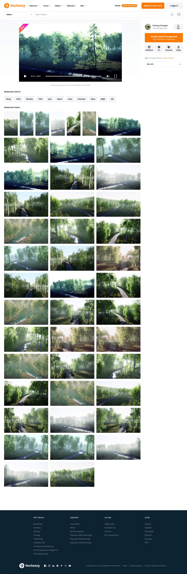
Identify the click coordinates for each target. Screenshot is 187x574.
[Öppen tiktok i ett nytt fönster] (62, 566)
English (148, 524)
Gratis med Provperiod (164, 37)
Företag (36, 535)
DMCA (72, 527)
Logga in (174, 5)
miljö (103, 99)
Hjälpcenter (110, 524)
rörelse (29, 99)
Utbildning (38, 539)
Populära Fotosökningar (80, 539)
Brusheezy (37, 524)
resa (93, 99)
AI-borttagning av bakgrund (45, 550)
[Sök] (172, 14)
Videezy (36, 531)
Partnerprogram (77, 531)
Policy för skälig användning (155, 565)
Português (149, 531)
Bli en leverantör (112, 535)
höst (18, 99)
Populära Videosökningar (81, 542)
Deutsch (148, 535)
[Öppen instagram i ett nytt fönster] (49, 566)
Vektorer (33, 6)
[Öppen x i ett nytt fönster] (66, 566)
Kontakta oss (110, 527)
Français (148, 539)
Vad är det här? (168, 58)
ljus (50, 99)
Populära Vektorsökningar (81, 535)
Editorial (70, 6)
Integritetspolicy (136, 565)
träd (40, 99)
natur (59, 99)
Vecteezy (37, 527)
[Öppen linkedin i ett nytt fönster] (53, 566)
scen (70, 99)
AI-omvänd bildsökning (43, 546)
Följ (178, 28)
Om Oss (108, 531)
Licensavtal (75, 524)
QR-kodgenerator (40, 554)
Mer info (150, 64)
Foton (46, 6)
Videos (58, 6)
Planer (118, 5)
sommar (81, 99)
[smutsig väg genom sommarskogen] (11, 124)
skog (8, 99)
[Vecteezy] (14, 5)
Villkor (125, 565)
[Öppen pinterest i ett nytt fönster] (57, 566)
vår (112, 99)
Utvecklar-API (39, 542)
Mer (82, 6)
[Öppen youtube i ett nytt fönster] (70, 566)
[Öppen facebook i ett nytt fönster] (45, 566)
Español (148, 527)
